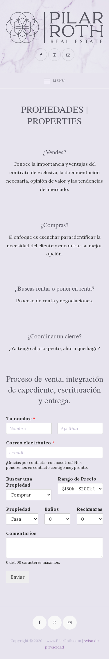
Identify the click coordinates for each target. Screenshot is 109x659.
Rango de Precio (77, 479)
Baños (51, 509)
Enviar (17, 577)
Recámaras (89, 509)
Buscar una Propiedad (19, 482)
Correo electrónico (30, 443)
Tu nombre (20, 418)
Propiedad (18, 509)
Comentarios (21, 533)
